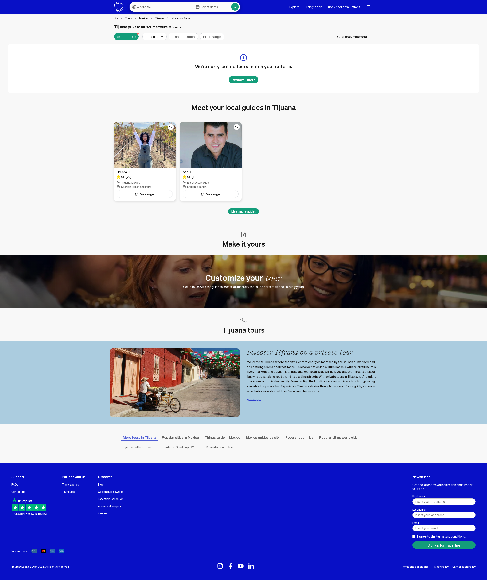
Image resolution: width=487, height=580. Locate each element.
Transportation (183, 36)
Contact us (18, 491)
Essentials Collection (110, 499)
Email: (415, 522)
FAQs (14, 484)
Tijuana (159, 18)
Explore (294, 7)
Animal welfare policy (111, 506)
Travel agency (70, 484)
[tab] (139, 437)
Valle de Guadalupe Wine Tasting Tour (182, 447)
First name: (419, 496)
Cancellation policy (464, 566)
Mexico (143, 18)
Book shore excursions (344, 7)
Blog (100, 484)
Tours (128, 18)
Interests (153, 36)
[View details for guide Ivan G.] (211, 161)
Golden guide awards (110, 491)
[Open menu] (368, 7)
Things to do (313, 7)
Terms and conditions (415, 566)
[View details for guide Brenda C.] (145, 161)
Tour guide (68, 491)
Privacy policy (440, 566)
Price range (212, 36)
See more (254, 400)
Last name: (419, 509)
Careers (102, 513)
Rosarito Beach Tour (220, 447)
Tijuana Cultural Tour (137, 447)
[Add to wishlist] (171, 127)
